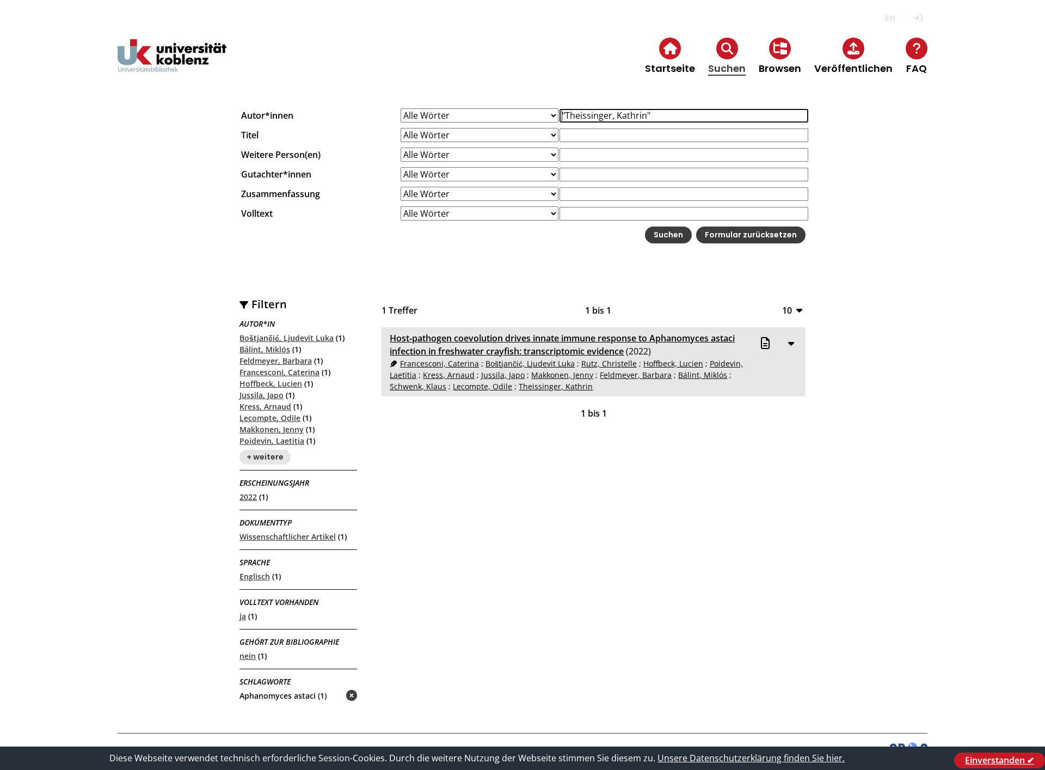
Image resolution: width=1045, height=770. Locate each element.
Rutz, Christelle (609, 363)
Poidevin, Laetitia (271, 441)
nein (247, 656)
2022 (248, 497)
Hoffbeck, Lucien (270, 383)
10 (787, 310)
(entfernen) (325, 696)
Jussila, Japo (261, 395)
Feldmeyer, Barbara (275, 361)
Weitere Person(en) (281, 155)
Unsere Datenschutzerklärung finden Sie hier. (751, 758)
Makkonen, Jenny (271, 429)
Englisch (254, 576)
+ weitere (265, 456)
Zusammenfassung (280, 194)
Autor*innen (267, 115)
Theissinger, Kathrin (556, 386)
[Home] (172, 64)
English (890, 18)
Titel (250, 135)
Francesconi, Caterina (279, 372)
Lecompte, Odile (269, 418)
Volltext (257, 213)
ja (242, 616)
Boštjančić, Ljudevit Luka (286, 338)
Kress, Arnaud (265, 406)
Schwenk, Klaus (418, 386)
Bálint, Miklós (264, 349)
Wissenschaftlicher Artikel (287, 536)
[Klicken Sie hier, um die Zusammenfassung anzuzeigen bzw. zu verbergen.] (790, 343)
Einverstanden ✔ (999, 760)
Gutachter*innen (276, 174)
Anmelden (917, 18)
